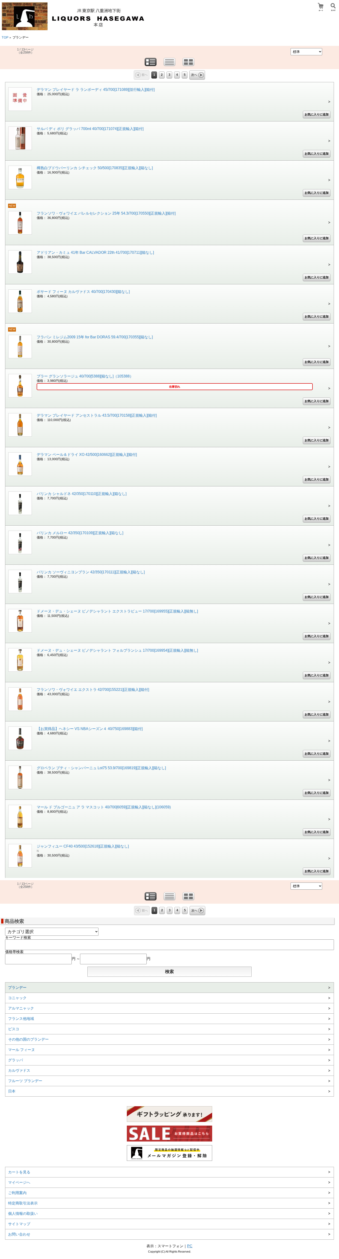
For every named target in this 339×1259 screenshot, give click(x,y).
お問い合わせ (19, 1234)
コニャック (17, 998)
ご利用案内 (17, 1193)
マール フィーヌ (21, 1050)
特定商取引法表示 (23, 1203)
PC (189, 1246)
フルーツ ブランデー (25, 1081)
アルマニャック (21, 1008)
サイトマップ (19, 1224)
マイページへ (19, 1182)
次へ (194, 74)
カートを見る (19, 1172)
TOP (5, 37)
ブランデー (17, 987)
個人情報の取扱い (23, 1213)
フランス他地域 (21, 1019)
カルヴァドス (19, 1070)
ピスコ (13, 1029)
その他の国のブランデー (28, 1039)
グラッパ (15, 1060)
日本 (11, 1091)
